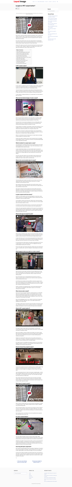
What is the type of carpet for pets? (22, 56)
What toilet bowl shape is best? (52, 29)
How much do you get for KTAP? (52, 32)
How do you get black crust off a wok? (52, 34)
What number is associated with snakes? (52, 21)
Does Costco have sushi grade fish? (53, 37)
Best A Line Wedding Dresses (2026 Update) (52, 27)
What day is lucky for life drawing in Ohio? (52, 39)
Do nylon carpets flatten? (21, 62)
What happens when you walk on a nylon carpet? (24, 57)
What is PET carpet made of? (21, 59)
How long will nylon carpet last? (21, 63)
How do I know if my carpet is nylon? (22, 60)
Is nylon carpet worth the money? (22, 55)
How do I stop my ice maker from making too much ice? (52, 19)
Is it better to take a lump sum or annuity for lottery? (52, 16)
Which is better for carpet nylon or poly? (23, 53)
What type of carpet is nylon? (21, 61)
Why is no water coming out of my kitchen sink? (52, 24)
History (50, 1)
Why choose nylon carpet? (21, 58)
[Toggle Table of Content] (30, 49)
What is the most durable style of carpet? (23, 54)
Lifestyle (54, 1)
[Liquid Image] (20, 1)
